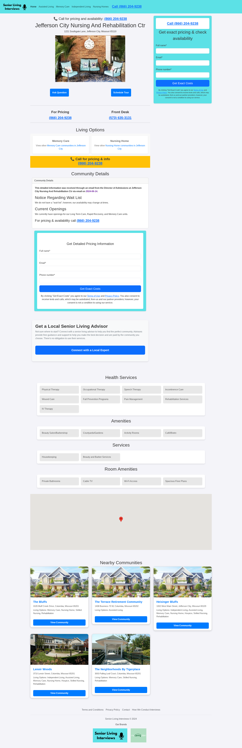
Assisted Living (46, 6)
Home (33, 6)
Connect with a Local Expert (90, 350)
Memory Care (62, 6)
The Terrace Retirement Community (118, 601)
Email (42, 263)
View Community (59, 622)
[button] (121, 519)
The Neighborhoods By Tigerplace (117, 669)
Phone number (47, 275)
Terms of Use (93, 296)
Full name (44, 251)
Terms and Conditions (92, 710)
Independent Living (81, 6)
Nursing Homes (101, 6)
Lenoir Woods (42, 669)
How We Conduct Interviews (146, 710)
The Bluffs (40, 601)
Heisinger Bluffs (167, 601)
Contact (126, 710)
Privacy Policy (112, 296)
